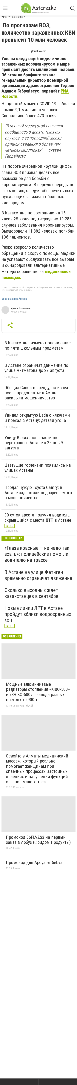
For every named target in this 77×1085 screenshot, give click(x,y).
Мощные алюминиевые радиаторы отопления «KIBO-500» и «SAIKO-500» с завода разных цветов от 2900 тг (38, 692)
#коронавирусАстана (14, 299)
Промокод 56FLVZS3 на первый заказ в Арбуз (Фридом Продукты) (38, 840)
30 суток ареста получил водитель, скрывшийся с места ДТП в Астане (37, 517)
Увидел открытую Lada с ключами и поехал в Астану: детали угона (37, 418)
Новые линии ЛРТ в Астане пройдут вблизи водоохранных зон (37, 614)
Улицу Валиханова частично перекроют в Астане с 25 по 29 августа (33, 443)
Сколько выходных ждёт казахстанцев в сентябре (31, 593)
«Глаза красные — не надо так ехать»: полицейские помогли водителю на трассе (36, 554)
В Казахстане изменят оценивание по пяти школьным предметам (37, 345)
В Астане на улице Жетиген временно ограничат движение (38, 575)
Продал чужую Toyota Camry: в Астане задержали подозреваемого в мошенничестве (38, 492)
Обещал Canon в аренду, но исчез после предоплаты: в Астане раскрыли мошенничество (36, 393)
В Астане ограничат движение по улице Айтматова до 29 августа (36, 368)
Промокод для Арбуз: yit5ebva (34, 862)
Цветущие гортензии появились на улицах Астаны (37, 468)
